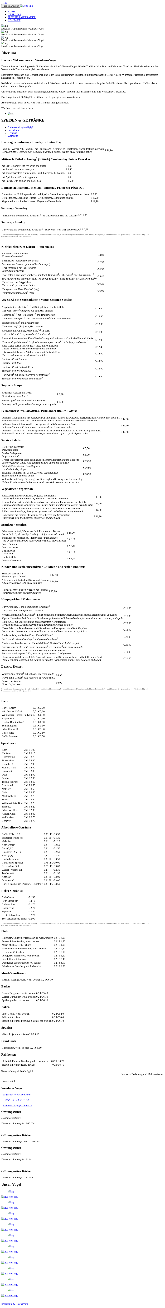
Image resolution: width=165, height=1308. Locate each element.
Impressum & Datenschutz (14, 1304)
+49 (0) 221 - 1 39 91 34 (16, 1100)
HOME (11, 11)
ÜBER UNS (14, 14)
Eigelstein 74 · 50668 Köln (16, 1094)
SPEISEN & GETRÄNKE (22, 17)
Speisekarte (13, 130)
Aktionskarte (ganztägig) (20, 127)
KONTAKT (14, 20)
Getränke (12, 133)
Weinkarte (13, 135)
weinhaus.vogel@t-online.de (17, 1105)
